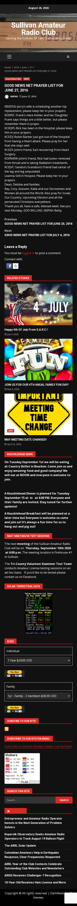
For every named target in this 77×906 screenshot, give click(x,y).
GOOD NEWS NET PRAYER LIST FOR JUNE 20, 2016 (38, 221)
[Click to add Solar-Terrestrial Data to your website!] (38, 613)
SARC (26, 79)
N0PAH (14, 96)
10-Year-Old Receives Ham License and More (35, 882)
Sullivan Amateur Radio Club (38, 29)
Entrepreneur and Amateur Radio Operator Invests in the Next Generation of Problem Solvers (33, 823)
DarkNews (57, 893)
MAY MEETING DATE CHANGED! (38, 414)
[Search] (68, 56)
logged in (28, 253)
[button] (9, 266)
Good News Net (13, 79)
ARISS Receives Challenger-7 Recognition (32, 875)
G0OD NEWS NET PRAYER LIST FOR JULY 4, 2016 (37, 233)
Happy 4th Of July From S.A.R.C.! (38, 304)
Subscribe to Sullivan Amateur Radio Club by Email (38, 746)
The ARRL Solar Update (20, 845)
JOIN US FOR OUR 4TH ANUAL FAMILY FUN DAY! (38, 359)
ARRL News (17, 810)
